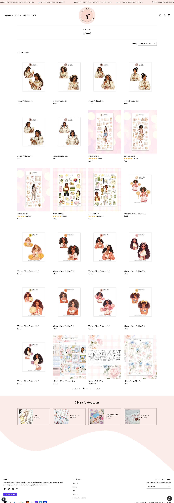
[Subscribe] (169, 487)
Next (98, 389)
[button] (160, 15)
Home (85, 29)
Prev (75, 389)
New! (89, 29)
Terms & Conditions (78, 498)
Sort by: (134, 43)
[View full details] (33, 77)
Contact (75, 483)
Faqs (74, 490)
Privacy (75, 494)
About (74, 487)
